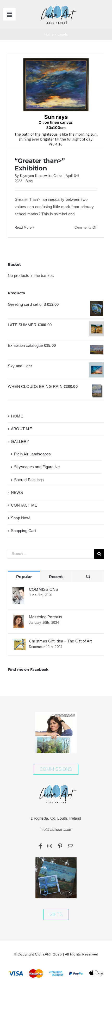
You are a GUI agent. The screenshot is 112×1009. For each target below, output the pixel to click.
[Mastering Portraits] (19, 618)
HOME (17, 416)
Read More (23, 227)
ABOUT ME (21, 429)
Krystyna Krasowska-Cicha (41, 176)
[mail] (70, 846)
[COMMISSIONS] (18, 590)
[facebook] (40, 846)
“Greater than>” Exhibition (40, 164)
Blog (29, 181)
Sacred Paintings (29, 479)
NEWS (17, 492)
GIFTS (56, 914)
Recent (56, 576)
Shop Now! (20, 518)
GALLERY (20, 441)
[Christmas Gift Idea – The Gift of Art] (19, 642)
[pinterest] (60, 846)
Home (48, 34)
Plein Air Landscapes (32, 454)
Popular (24, 576)
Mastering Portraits (45, 617)
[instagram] (49, 846)
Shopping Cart (23, 530)
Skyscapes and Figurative (37, 466)
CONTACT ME (24, 505)
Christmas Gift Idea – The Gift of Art (60, 641)
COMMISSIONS (43, 589)
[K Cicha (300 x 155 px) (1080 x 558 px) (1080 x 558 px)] (57, 6)
